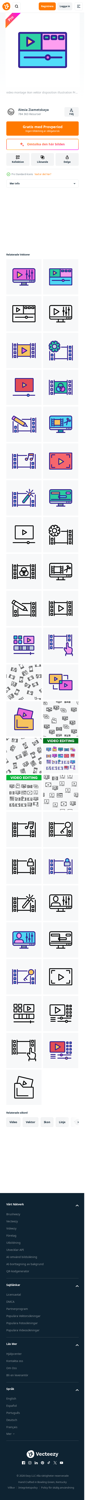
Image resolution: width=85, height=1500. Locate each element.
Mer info (15, 183)
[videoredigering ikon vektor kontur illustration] (24, 571)
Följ (71, 114)
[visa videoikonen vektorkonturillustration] (24, 424)
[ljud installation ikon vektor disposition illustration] (24, 645)
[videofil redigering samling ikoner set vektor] (24, 1271)
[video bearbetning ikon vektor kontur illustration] (24, 682)
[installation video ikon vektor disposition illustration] (24, 1418)
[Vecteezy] (6, 6)
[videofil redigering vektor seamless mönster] (24, 1087)
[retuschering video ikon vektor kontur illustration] (24, 1050)
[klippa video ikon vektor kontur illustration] (24, 608)
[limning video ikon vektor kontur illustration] (24, 1124)
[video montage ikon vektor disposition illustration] (24, 276)
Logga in (65, 6)
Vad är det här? (43, 174)
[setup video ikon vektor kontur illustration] (24, 461)
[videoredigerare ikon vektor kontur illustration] (24, 534)
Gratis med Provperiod (42, 128)
